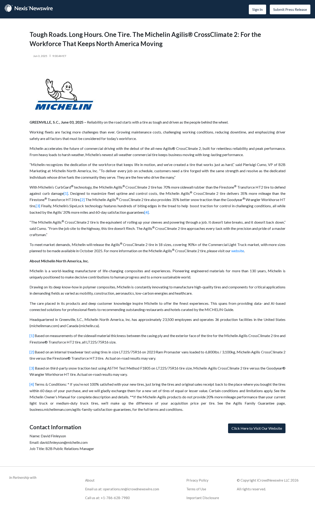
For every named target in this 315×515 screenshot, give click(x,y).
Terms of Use (196, 489)
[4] (146, 212)
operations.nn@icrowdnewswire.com (131, 489)
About (90, 480)
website (237, 251)
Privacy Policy (197, 480)
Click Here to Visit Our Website (257, 428)
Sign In (257, 9)
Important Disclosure (202, 498)
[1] (66, 193)
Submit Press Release (290, 9)
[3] (38, 206)
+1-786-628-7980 (115, 498)
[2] (82, 199)
